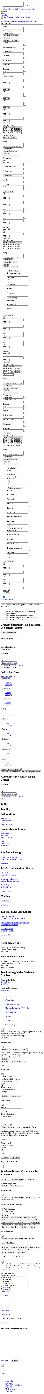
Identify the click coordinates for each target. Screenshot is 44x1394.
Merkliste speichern (17, 1186)
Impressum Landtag (12, 1004)
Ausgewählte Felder (8, 1275)
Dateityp (4, 1092)
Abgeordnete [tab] (32, 21)
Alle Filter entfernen (8, 676)
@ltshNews (5, 984)
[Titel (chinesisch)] (15, 1289)
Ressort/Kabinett (13, 535)
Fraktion (10, 508)
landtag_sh (5, 990)
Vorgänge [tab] (4, 21)
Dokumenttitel (8, 175)
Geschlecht (11, 475)
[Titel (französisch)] (15, 1283)
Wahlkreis (10, 499)
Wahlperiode (11, 495)
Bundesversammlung (14, 548)
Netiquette (9, 1016)
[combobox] (12, 127)
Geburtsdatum (12, 479)
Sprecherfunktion (9, 419)
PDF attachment (9, 1209)
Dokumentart (7, 42)
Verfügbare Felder (7, 1273)
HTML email (8, 1211)
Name (9, 470)
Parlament (10, 490)
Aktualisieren (5, 1360)
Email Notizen (6, 1116)
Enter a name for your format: (11, 1318)
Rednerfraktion (8, 415)
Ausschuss (11, 512)
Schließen (5, 1038)
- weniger (8, 685)
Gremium (10, 539)
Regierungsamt (12, 530)
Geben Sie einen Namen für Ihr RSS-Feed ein (17, 1238)
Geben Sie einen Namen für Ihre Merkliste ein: (17, 1179)
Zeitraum (6, 69)
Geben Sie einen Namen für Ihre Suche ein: (16, 1197)
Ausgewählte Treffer (11, 1081)
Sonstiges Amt (12, 544)
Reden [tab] (25, 21)
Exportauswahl (6, 1077)
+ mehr (7, 683)
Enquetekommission (14, 517)
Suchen (26, 5)
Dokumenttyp (8, 51)
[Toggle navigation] (2, 9)
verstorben (13, 486)
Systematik (6, 65)
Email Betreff (5, 1112)
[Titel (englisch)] (15, 1281)
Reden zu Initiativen (12, 445)
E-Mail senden (17, 666)
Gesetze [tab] (20, 21)
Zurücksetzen (8, 33)
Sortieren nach (6, 1087)
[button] (22, 601)
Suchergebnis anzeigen (12, 1079)
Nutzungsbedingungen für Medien (17, 1008)
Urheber (6, 56)
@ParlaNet (5, 982)
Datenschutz (9, 1000)
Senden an (4, 1107)
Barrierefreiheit (10, 1012)
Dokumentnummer (9, 47)
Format (3, 1083)
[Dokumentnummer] (15, 1278)
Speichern (5, 1323)
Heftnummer (7, 171)
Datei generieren (16, 1096)
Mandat (10, 503)
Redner (5, 411)
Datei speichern (6, 666)
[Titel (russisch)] (15, 1287)
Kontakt (8, 996)
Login (7, 1020)
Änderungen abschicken (19, 1049)
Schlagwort (7, 60)
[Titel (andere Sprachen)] (15, 1285)
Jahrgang (6, 162)
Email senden (15, 1157)
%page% (13, 1385)
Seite (9, 309)
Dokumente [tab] (12, 21)
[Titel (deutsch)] (15, 1280)
